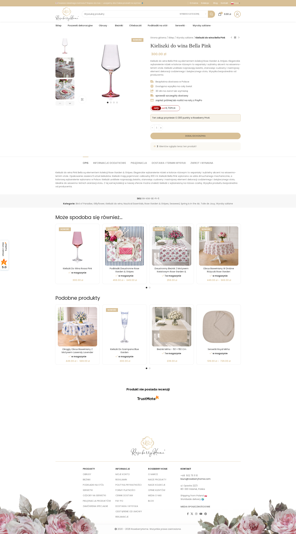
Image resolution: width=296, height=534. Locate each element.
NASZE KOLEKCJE (156, 484)
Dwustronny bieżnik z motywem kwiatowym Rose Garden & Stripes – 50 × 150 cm (171, 271)
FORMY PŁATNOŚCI (125, 490)
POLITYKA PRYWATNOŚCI (128, 484)
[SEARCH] (211, 14)
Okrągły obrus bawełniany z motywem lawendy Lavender (77, 351)
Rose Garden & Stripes (157, 203)
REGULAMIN (121, 479)
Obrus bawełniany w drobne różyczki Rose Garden (218, 270)
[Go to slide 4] (117, 102)
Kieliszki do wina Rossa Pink (77, 268)
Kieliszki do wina (114, 203)
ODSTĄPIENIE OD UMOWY (128, 511)
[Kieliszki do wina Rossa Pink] (77, 246)
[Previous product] (231, 38)
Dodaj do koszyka (195, 135)
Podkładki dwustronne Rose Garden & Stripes (124, 270)
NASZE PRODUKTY (157, 479)
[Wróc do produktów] (235, 38)
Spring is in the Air (190, 203)
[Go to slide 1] (107, 102)
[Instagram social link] (196, 514)
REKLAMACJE (121, 516)
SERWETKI (88, 490)
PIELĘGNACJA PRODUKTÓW (97, 500)
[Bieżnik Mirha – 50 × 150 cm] (171, 326)
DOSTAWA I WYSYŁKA (126, 506)
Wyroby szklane (184, 37)
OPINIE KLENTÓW (156, 490)
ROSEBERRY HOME (157, 468)
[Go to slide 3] (114, 102)
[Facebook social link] (188, 514)
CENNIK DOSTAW (124, 495)
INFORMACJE (122, 468)
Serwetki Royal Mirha (219, 349)
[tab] (85, 161)
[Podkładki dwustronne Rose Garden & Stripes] (124, 246)
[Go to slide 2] (111, 102)
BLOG (151, 500)
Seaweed (175, 203)
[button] (60, 103)
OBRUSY (87, 474)
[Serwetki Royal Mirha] (218, 326)
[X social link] (192, 514)
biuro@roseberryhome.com (196, 478)
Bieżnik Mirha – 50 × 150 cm (171, 349)
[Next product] (239, 38)
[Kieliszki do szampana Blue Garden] (124, 326)
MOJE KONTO (122, 474)
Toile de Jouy (208, 203)
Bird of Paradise (84, 203)
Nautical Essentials (133, 203)
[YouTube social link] (200, 514)
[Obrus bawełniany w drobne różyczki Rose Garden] (218, 246)
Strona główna (158, 37)
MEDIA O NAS (155, 495)
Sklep (171, 37)
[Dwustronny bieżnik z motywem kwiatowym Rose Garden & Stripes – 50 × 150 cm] (171, 246)
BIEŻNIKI (86, 479)
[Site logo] (67, 13)
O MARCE (153, 474)
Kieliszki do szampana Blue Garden (124, 351)
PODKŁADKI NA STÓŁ (93, 484)
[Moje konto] (237, 14)
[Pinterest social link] (205, 514)
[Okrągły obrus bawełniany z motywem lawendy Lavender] (77, 326)
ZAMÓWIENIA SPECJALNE (95, 506)
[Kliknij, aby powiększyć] (82, 99)
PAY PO (119, 500)
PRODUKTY (89, 468)
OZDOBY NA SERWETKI (94, 495)
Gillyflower (99, 203)
